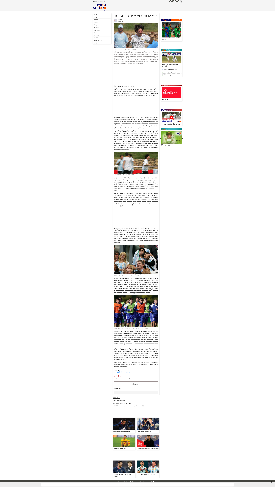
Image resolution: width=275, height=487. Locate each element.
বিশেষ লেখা (96, 25)
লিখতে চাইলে (142, 482)
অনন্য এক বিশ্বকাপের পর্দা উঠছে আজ (122, 403)
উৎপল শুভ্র (120, 19)
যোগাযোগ (150, 482)
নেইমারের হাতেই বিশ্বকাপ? (119, 401)
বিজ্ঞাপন (157, 482)
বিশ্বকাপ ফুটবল (119, 379)
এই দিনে (96, 38)
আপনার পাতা (97, 43)
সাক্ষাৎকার (96, 22)
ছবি (94, 33)
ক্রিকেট (95, 14)
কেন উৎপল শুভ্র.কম (124, 482)
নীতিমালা (134, 482)
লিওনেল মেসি (127, 379)
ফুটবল (95, 17)
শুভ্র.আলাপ (96, 35)
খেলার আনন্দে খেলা (98, 40)
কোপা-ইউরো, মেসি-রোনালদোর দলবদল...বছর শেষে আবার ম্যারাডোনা (129, 406)
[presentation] (160, 137)
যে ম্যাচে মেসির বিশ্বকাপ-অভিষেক (122, 372)
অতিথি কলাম (97, 30)
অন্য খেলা (96, 20)
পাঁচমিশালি (96, 27)
